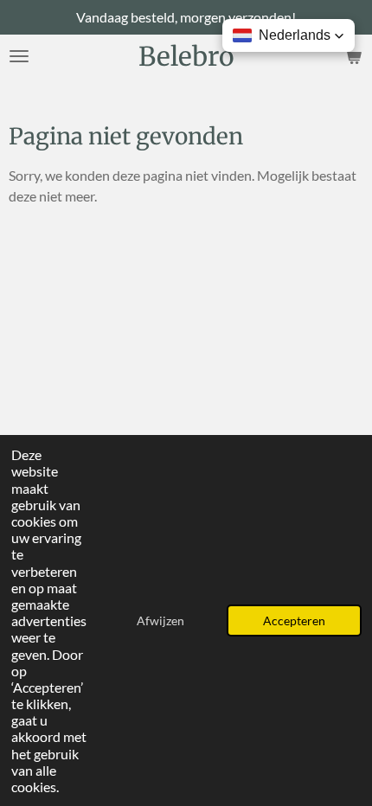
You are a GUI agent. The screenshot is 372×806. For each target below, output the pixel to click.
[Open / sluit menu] (19, 56)
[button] (288, 35)
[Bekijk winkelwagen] (353, 56)
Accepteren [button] (294, 620)
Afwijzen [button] (160, 620)
